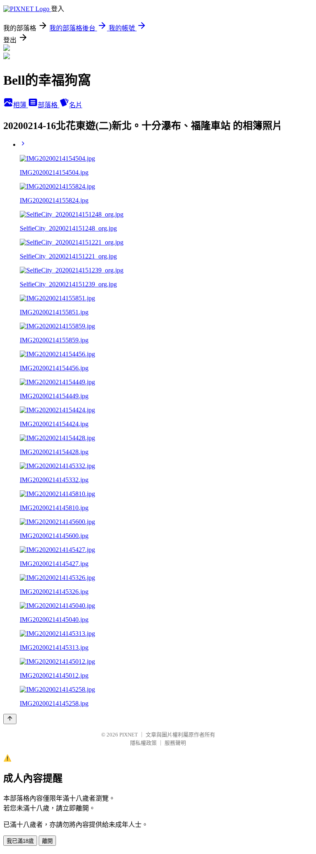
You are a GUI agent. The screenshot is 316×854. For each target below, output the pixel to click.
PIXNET (128, 735)
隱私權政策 (143, 743)
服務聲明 (175, 743)
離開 (47, 841)
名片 (75, 105)
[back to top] (9, 719)
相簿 (20, 105)
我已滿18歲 (20, 841)
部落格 (48, 105)
